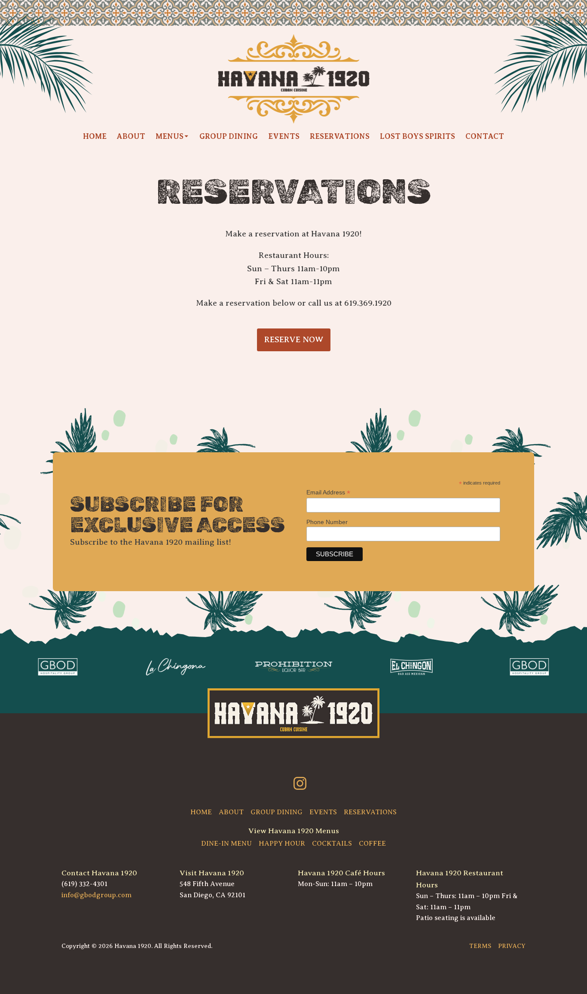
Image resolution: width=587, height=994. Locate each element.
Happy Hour (282, 843)
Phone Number (327, 521)
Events (284, 136)
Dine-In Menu (226, 843)
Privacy (512, 945)
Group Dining (228, 136)
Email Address (328, 492)
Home (95, 136)
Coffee (372, 843)
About (131, 136)
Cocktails (332, 843)
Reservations (340, 136)
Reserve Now (293, 339)
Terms (480, 945)
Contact (484, 136)
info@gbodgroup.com (96, 895)
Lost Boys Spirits (417, 136)
